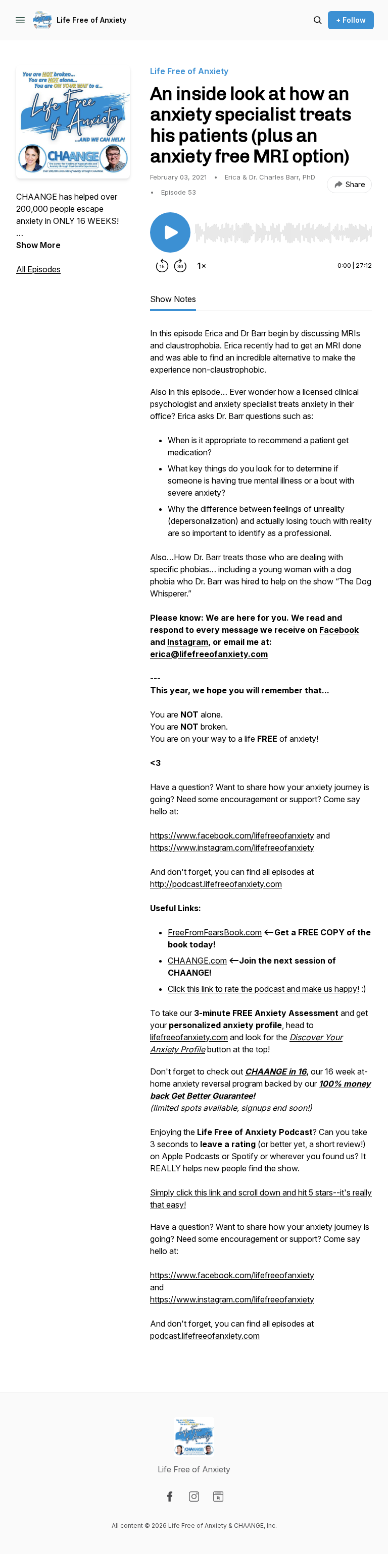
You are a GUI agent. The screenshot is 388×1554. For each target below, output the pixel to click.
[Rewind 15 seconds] (162, 266)
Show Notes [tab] (173, 299)
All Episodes (38, 269)
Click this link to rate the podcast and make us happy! (263, 989)
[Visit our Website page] (218, 1496)
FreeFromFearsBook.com (215, 932)
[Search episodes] (318, 20)
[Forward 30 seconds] (180, 266)
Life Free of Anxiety (91, 20)
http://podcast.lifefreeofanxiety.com (216, 884)
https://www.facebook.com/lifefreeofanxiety (232, 835)
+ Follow (351, 20)
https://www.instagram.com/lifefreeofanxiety (232, 848)
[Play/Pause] (170, 232)
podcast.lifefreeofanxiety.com (205, 1336)
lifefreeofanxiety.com (189, 1037)
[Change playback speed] (201, 266)
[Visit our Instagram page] (194, 1496)
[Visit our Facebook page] (170, 1496)
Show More (38, 245)
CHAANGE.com (197, 960)
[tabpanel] (261, 839)
